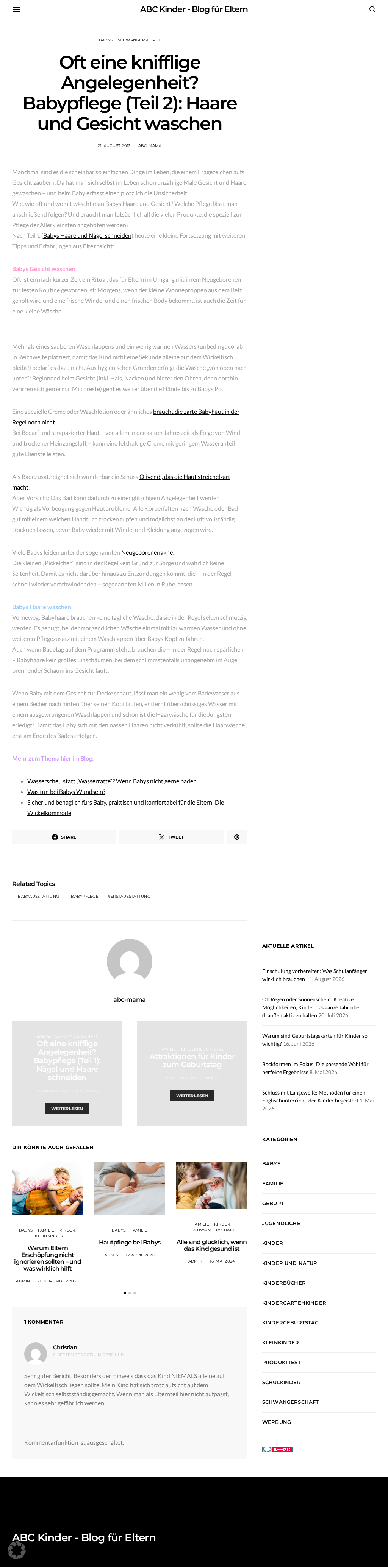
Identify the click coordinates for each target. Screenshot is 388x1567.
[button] (124, 1293)
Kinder (67, 1230)
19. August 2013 (52, 1090)
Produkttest (281, 1362)
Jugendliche (281, 1223)
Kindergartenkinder (294, 1303)
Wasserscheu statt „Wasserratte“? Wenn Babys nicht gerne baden (112, 780)
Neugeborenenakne (147, 552)
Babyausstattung (38, 896)
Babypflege (85, 896)
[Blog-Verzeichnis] (277, 1448)
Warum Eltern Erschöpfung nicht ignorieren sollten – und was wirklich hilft (47, 1258)
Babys (106, 39)
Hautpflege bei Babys (129, 1242)
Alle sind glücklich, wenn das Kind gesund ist (212, 1245)
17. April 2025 (140, 1254)
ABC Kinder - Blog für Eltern (194, 9)
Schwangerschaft (139, 39)
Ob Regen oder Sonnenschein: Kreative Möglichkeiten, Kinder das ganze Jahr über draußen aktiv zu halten (311, 1007)
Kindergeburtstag (203, 1049)
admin (212, 1078)
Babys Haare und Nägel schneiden (87, 235)
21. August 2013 (114, 145)
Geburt (273, 1203)
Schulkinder (281, 1382)
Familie (168, 1049)
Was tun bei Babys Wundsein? (66, 791)
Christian (65, 1347)
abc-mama (150, 145)
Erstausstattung (130, 896)
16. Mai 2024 (222, 1261)
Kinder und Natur (290, 1263)
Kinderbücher (284, 1283)
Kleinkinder (49, 1235)
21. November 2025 (58, 1281)
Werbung (276, 1422)
